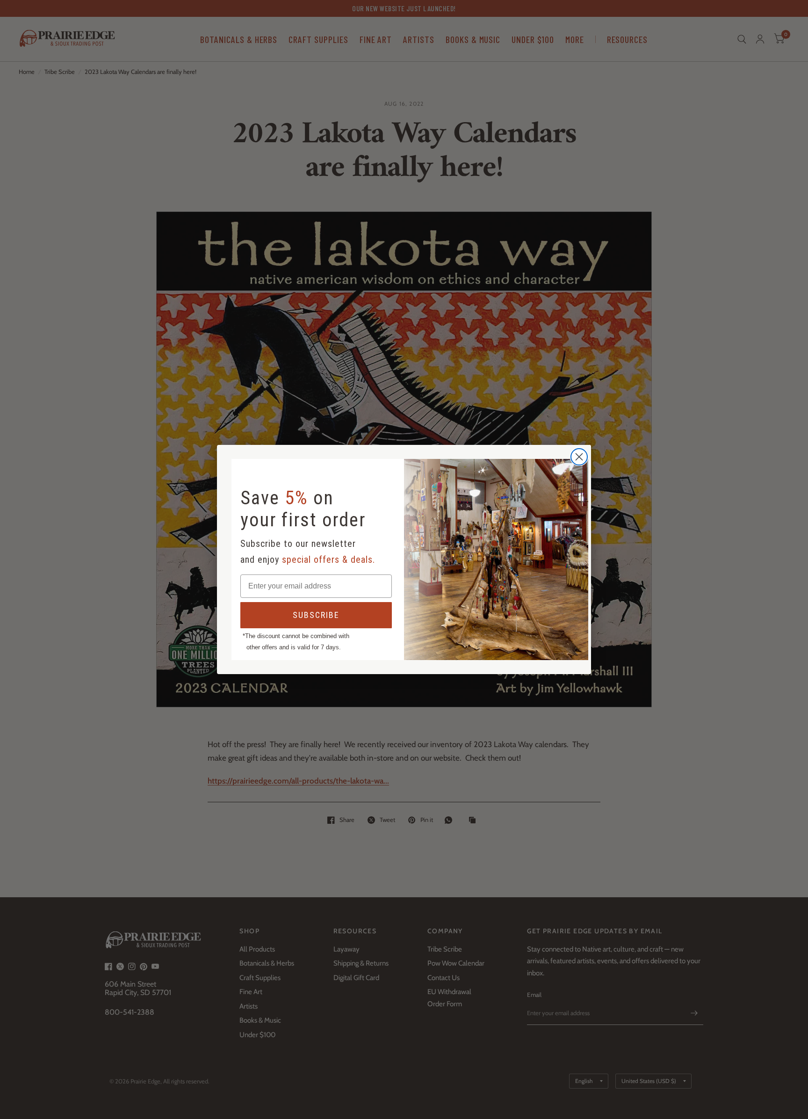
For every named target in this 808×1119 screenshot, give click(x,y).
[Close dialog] (579, 457)
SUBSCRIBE (316, 615)
